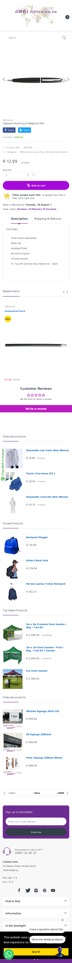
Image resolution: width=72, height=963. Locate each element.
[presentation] (64, 292)
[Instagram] (36, 890)
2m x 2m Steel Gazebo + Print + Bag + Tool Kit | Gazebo (45, 649)
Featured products (14, 436)
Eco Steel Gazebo (36, 670)
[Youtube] (53, 890)
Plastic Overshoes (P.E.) (40, 473)
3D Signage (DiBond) (38, 734)
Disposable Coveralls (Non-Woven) (47, 496)
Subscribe (36, 832)
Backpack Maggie (37, 537)
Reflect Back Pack (37, 560)
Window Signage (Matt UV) (42, 711)
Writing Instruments (57, 151)
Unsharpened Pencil (15, 311)
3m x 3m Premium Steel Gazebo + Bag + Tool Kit (46, 626)
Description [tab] (19, 218)
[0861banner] (36, 15)
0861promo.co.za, (29, 151)
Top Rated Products (15, 610)
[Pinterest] (44, 890)
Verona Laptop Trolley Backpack (46, 583)
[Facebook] (19, 890)
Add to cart (38, 185)
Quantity (7, 169)
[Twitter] (27, 890)
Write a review (36, 408)
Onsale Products (13, 523)
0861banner (8, 120)
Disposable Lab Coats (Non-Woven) (47, 450)
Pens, (42, 151)
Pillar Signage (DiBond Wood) (44, 757)
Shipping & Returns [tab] (47, 218)
